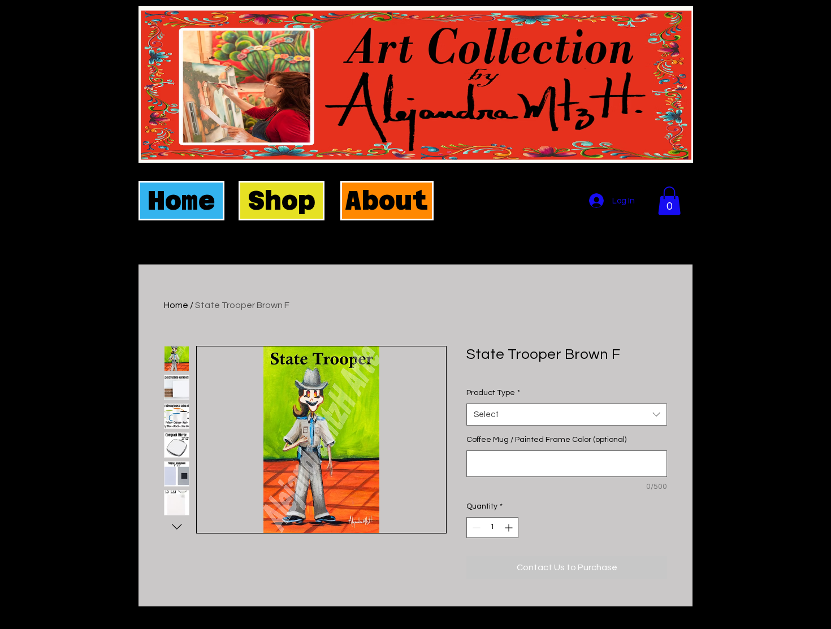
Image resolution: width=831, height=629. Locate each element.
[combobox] (566, 415)
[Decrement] (475, 527)
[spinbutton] (492, 527)
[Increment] (510, 527)
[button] (669, 200)
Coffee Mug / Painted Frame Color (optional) (546, 440)
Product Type (493, 393)
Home (176, 305)
